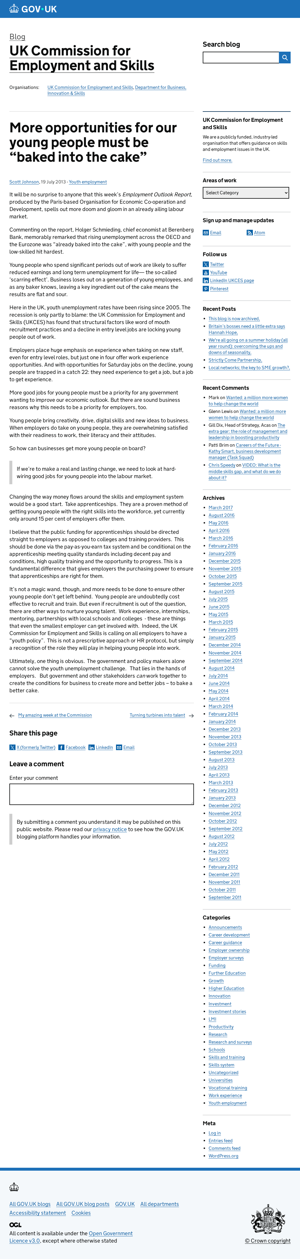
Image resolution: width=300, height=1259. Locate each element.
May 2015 (218, 614)
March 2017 (221, 507)
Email (128, 747)
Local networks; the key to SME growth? (249, 367)
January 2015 (222, 637)
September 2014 (226, 660)
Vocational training (228, 1088)
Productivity (221, 1027)
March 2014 (221, 706)
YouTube (218, 272)
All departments (159, 1204)
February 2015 (223, 629)
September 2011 (225, 897)
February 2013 (223, 790)
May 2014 (219, 691)
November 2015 (225, 568)
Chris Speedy (222, 465)
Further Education (227, 973)
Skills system (221, 1065)
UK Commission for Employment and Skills (81, 58)
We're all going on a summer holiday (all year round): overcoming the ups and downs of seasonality (248, 346)
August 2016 (222, 515)
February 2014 (223, 714)
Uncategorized (223, 1072)
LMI (212, 1019)
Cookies (81, 1212)
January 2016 (222, 553)
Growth (216, 980)
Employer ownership (229, 950)
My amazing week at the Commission (55, 715)
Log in (215, 1133)
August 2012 (222, 836)
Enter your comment (33, 777)
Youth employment (88, 182)
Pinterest (219, 288)
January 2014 (222, 721)
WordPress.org (223, 1156)
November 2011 (224, 882)
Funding (217, 965)
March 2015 (221, 622)
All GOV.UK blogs (30, 1204)
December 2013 (225, 729)
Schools (217, 1049)
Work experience (225, 1095)
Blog (17, 36)
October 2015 (223, 576)
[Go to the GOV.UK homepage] (33, 9)
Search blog (221, 44)
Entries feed (221, 1140)
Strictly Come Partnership (235, 360)
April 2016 (219, 530)
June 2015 (219, 607)
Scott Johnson (24, 182)
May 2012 (219, 851)
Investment (220, 1004)
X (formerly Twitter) (36, 747)
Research (218, 1034)
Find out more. (217, 160)
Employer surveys (226, 958)
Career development (229, 935)
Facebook (76, 747)
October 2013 (223, 744)
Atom (259, 232)
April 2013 (219, 775)
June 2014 (219, 683)
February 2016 (223, 546)
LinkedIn (104, 747)
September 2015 (225, 584)
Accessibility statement (37, 1212)
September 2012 (226, 828)
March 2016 (221, 538)
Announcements (225, 927)
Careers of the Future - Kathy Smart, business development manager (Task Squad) (245, 451)
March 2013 (221, 782)
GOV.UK (125, 1204)
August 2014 (222, 668)
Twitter (217, 264)
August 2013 (222, 759)
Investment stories (227, 1011)
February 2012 (223, 867)
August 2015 (221, 591)
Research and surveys (230, 1042)
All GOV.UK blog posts (83, 1204)
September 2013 (226, 752)
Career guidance (225, 942)
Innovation (220, 996)
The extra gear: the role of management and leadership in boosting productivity (248, 431)
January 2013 (222, 798)
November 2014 (225, 653)
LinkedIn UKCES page (232, 280)
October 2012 (223, 821)
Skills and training (227, 1057)
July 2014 (218, 676)
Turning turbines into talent (157, 715)
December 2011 (224, 874)
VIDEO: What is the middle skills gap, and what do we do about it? (245, 471)
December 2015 (225, 561)
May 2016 (219, 523)
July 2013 (218, 767)
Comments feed (225, 1148)
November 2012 (225, 813)
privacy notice (110, 829)
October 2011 (222, 889)
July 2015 (218, 599)
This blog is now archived (234, 318)
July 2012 (218, 844)
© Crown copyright (268, 1240)
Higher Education (226, 988)
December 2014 (225, 645)
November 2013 (225, 737)
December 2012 (225, 805)
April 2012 (219, 859)
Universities (221, 1080)
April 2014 (219, 698)
